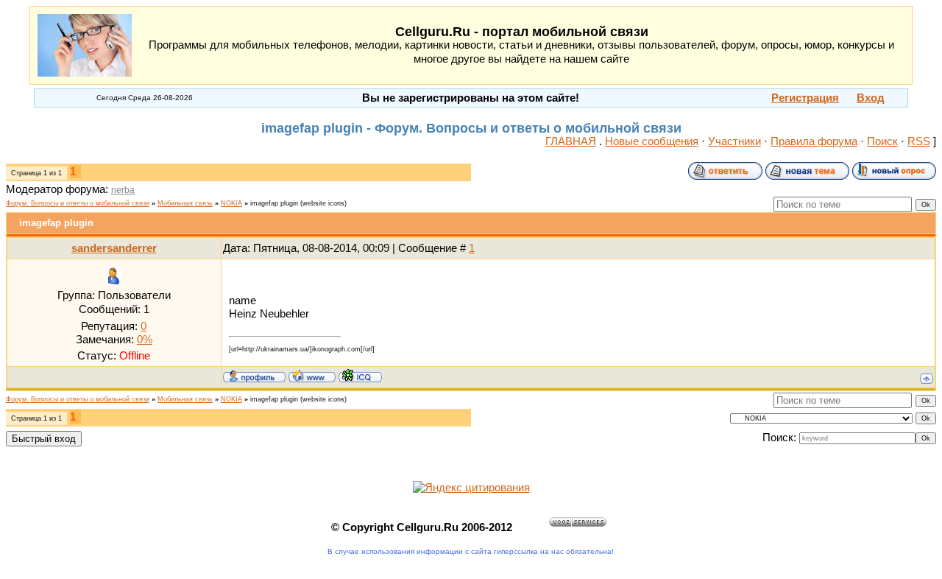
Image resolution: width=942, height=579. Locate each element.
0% (144, 339)
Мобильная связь (185, 203)
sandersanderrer (114, 248)
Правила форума (814, 141)
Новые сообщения (651, 141)
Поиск (882, 141)
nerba (123, 190)
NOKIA (231, 203)
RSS (918, 141)
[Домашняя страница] (312, 375)
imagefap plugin (274, 203)
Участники (734, 141)
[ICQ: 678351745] (360, 375)
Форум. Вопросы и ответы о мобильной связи (77, 203)
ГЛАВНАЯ (570, 141)
